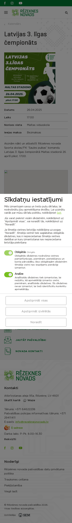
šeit (59, 213)
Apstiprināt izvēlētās (36, 311)
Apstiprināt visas (36, 300)
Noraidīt (36, 322)
